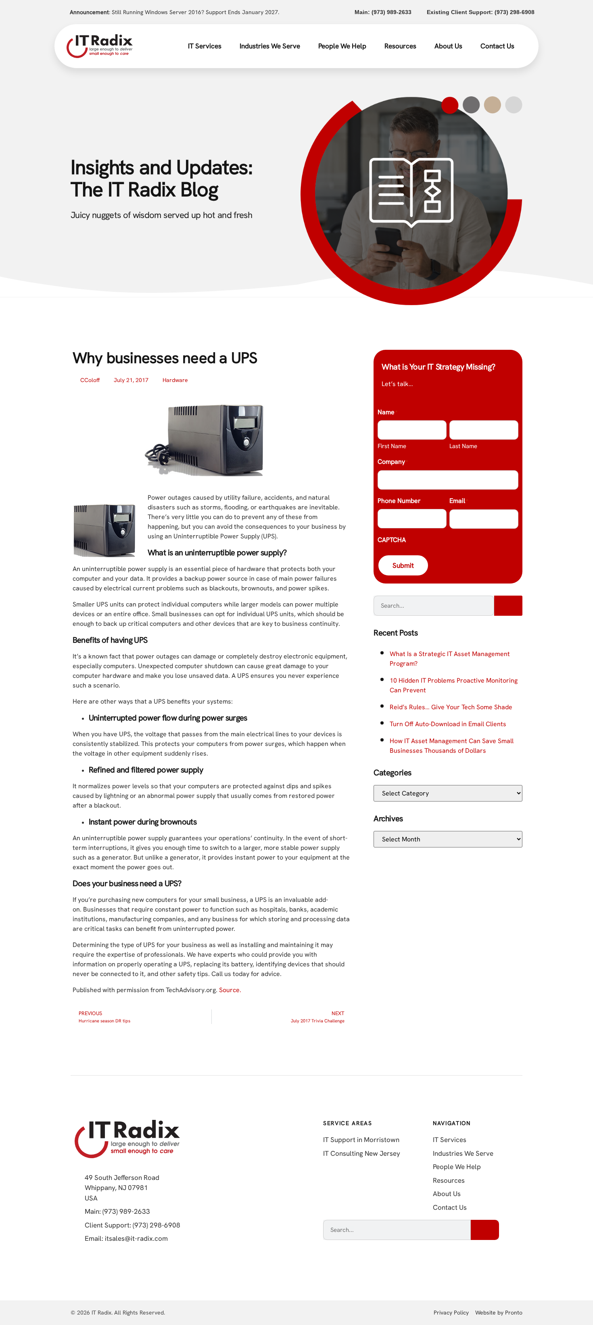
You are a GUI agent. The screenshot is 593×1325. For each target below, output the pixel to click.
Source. (230, 990)
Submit (403, 565)
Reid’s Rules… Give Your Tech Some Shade (451, 707)
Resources (400, 46)
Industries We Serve (270, 46)
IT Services (204, 46)
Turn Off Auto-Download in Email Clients (448, 724)
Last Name (463, 446)
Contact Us (497, 46)
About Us (448, 46)
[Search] (508, 606)
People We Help (342, 46)
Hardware (175, 380)
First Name (392, 446)
